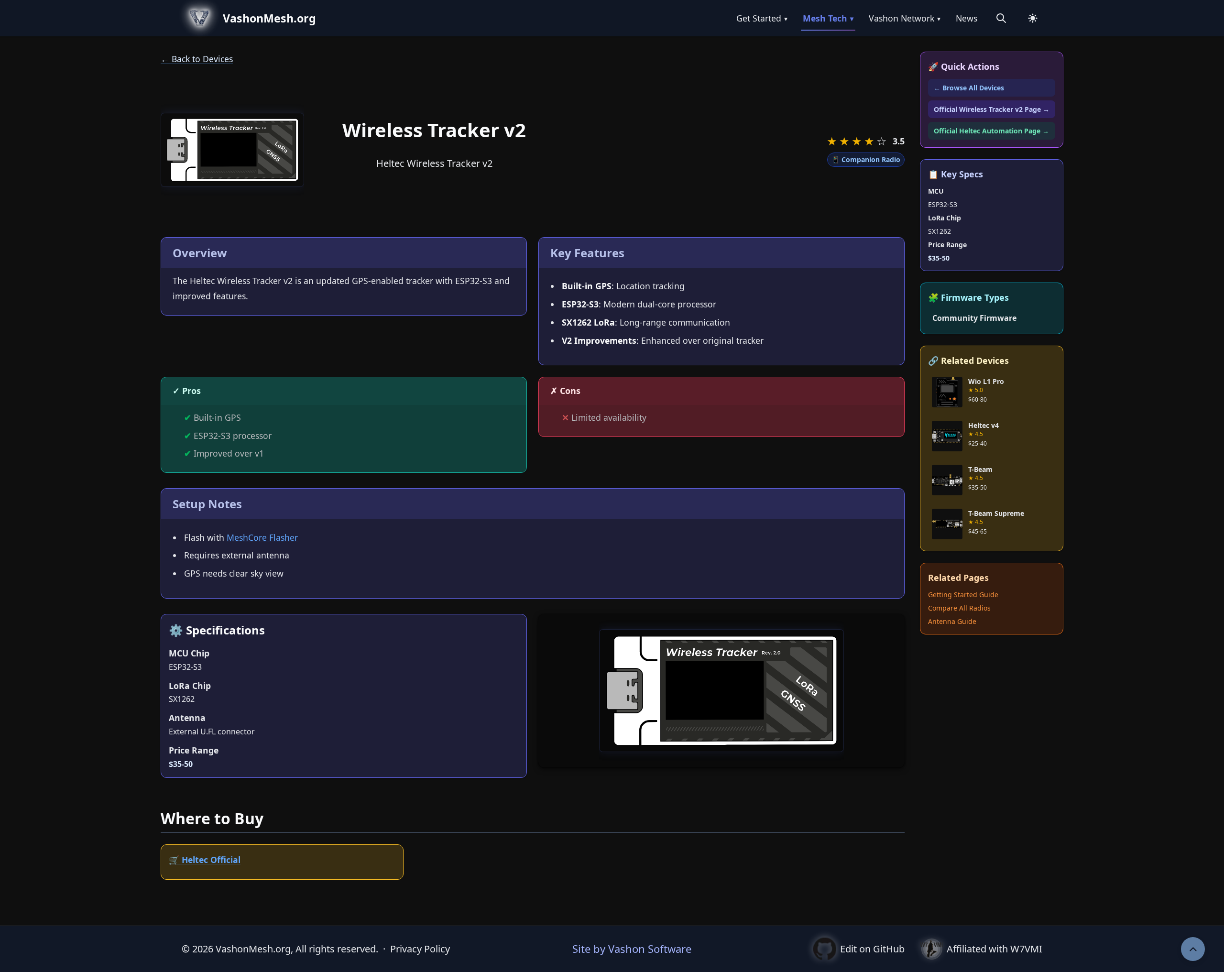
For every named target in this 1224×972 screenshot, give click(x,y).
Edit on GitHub (872, 948)
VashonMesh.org (269, 18)
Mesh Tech (828, 18)
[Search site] (1001, 18)
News (966, 18)
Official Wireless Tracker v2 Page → (991, 109)
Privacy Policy (420, 948)
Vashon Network (904, 18)
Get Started (761, 18)
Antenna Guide (952, 621)
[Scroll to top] (1193, 949)
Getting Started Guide (963, 594)
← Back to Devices (197, 59)
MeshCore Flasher (262, 537)
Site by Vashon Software (631, 948)
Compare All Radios (959, 607)
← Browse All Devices (969, 87)
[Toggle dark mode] (1032, 18)
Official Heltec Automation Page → (991, 130)
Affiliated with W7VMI (994, 948)
